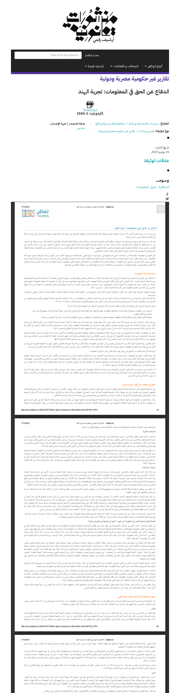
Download (90, 110)
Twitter (167, 199)
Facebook (167, 194)
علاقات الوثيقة (156, 161)
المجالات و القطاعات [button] (125, 66)
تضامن (81, 128)
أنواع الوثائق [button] (154, 66)
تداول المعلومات (146, 187)
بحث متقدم (92, 55)
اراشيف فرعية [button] (95, 66)
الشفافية (163, 187)
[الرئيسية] (90, 25)
